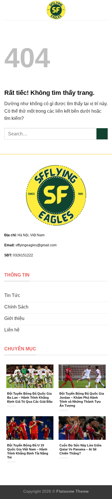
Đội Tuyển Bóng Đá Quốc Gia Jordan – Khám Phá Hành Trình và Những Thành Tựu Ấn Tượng (81, 399)
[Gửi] (102, 133)
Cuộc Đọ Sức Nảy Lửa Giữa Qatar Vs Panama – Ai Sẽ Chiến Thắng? (80, 449)
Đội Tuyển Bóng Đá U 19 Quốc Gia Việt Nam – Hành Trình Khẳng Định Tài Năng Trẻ (27, 451)
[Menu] (7, 10)
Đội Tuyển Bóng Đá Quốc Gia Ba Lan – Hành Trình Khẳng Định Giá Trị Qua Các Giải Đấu (30, 397)
